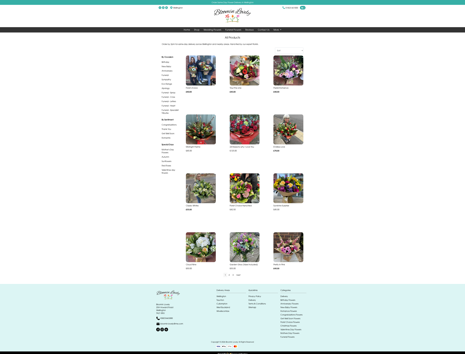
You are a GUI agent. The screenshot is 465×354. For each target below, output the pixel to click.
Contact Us (263, 29)
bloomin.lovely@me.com (171, 323)
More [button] (276, 29)
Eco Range (167, 84)
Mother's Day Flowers (168, 151)
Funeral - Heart (168, 106)
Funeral (165, 75)
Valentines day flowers (168, 171)
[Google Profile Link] (166, 8)
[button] (232, 291)
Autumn (165, 157)
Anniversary (167, 71)
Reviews (249, 29)
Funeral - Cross (168, 97)
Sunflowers (166, 161)
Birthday (165, 62)
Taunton (220, 300)
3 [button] (233, 275)
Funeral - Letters (169, 101)
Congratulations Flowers (291, 315)
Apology (166, 88)
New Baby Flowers (288, 307)
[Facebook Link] (160, 8)
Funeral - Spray (168, 92)
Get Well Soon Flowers (290, 318)
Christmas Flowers (288, 326)
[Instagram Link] (163, 8)
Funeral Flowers (233, 29)
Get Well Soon (168, 133)
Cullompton (222, 303)
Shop (196, 29)
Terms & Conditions (257, 303)
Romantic (166, 138)
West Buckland (223, 307)
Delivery (252, 300)
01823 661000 (292, 8)
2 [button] (229, 275)
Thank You (166, 129)
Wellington (221, 296)
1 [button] (225, 275)
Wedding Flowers (212, 29)
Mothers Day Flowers (289, 333)
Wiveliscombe (223, 311)
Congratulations (169, 125)
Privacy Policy (254, 296)
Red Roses (166, 165)
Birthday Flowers (287, 300)
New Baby (166, 66)
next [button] (238, 275)
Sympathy (166, 79)
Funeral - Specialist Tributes (170, 111)
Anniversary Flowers (289, 303)
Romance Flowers (288, 311)
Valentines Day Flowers (290, 329)
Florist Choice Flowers (290, 322)
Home (187, 29)
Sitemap (252, 307)
